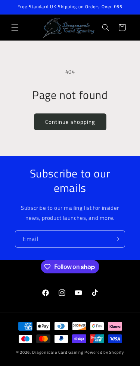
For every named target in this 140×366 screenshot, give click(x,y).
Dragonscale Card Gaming (58, 352)
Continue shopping (70, 122)
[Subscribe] (116, 239)
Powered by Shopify (104, 352)
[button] (15, 27)
